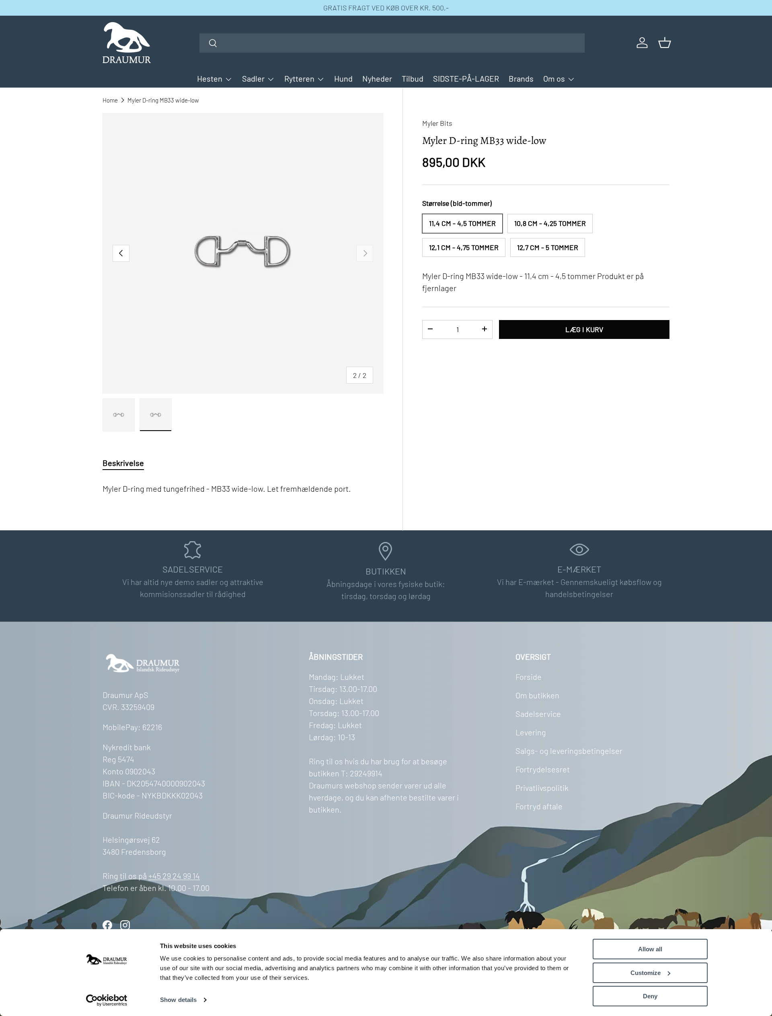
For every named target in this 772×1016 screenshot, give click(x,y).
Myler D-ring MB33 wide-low (163, 100)
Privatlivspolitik (542, 787)
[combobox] (392, 43)
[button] (664, 42)
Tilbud (412, 78)
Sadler (253, 78)
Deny (650, 996)
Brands (521, 78)
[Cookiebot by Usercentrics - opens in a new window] (107, 1000)
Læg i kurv (584, 328)
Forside (528, 676)
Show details (178, 999)
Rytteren (299, 78)
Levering (530, 732)
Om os (554, 78)
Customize (645, 972)
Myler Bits (437, 123)
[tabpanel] (243, 487)
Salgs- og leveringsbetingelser (568, 750)
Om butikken (537, 695)
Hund (343, 78)
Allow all (650, 949)
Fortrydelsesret (542, 769)
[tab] (123, 462)
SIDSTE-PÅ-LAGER (466, 78)
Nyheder (377, 78)
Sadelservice (538, 713)
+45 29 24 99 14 (174, 876)
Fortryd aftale (539, 806)
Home (110, 100)
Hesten (209, 78)
